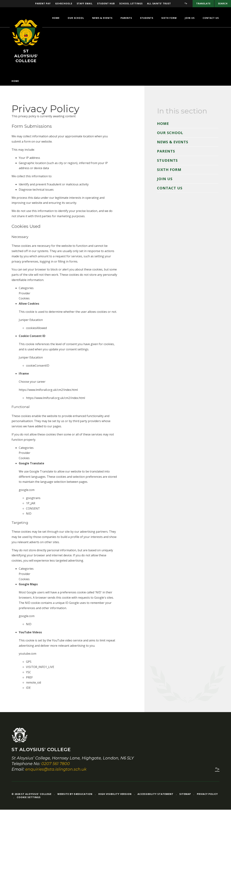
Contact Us (169, 188)
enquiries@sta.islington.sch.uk (55, 769)
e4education (83, 794)
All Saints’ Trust (159, 3)
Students (167, 160)
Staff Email (85, 3)
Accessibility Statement (155, 794)
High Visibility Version (115, 794)
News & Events (172, 141)
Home (15, 81)
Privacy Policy (207, 794)
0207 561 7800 (55, 763)
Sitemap (185, 794)
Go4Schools (63, 3)
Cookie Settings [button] (29, 797)
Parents (166, 151)
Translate (203, 3)
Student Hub (106, 3)
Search (223, 3)
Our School (170, 132)
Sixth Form (169, 169)
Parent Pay (43, 3)
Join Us (165, 178)
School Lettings (131, 3)
